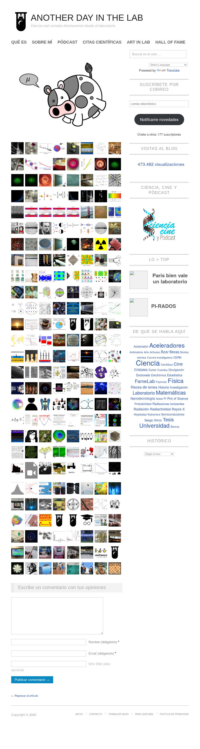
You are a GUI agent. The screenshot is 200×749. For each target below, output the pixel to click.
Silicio (158, 420)
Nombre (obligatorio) (104, 641)
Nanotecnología (142, 398)
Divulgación (176, 370)
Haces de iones (144, 386)
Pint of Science (177, 398)
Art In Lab (138, 42)
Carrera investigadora (159, 357)
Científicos (167, 364)
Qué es (19, 42)
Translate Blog (119, 714)
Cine (178, 364)
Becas (174, 351)
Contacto (95, 714)
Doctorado (143, 375)
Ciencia (148, 362)
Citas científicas (102, 42)
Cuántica (162, 370)
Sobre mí (42, 42)
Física (175, 380)
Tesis (168, 419)
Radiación (141, 409)
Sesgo (148, 420)
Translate (173, 70)
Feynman (161, 382)
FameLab (145, 381)
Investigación (179, 387)
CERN (177, 357)
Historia (163, 387)
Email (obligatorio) (102, 653)
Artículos (155, 352)
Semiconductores (172, 414)
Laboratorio (144, 392)
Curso (152, 370)
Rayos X (178, 409)
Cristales (141, 369)
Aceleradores (167, 345)
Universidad (154, 425)
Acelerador (141, 346)
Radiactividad (160, 409)
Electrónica (158, 375)
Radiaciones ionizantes (168, 403)
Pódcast (67, 42)
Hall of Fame (170, 42)
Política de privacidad (174, 714)
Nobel (159, 398)
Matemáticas (171, 392)
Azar (165, 351)
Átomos (174, 426)
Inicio (79, 714)
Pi (165, 398)
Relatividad (140, 414)
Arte (146, 352)
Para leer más (144, 714)
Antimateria (136, 352)
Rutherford (154, 414)
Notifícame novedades (159, 119)
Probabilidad (142, 404)
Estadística (174, 375)
